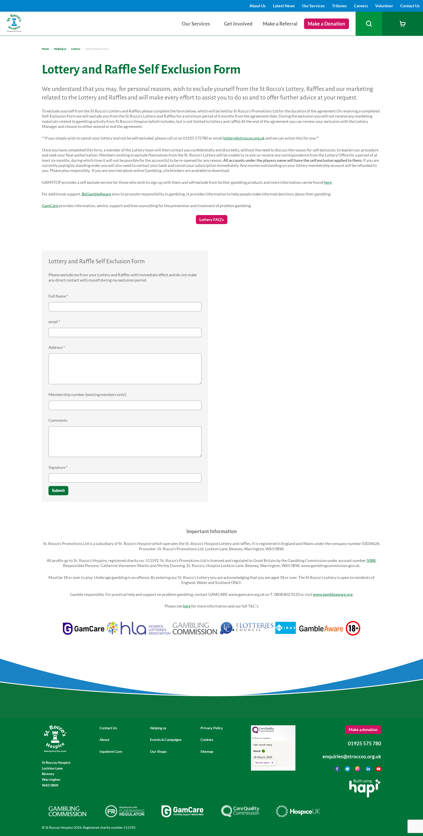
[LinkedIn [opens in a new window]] (368, 770)
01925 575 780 (364, 743)
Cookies (206, 739)
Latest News (284, 5)
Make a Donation (326, 24)
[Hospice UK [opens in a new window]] (298, 815)
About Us (257, 5)
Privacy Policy (211, 728)
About (104, 739)
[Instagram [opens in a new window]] (358, 770)
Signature (57, 467)
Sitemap (206, 751)
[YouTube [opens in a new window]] (378, 770)
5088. (371, 560)
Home (45, 48)
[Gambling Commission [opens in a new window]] (67, 815)
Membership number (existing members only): (87, 394)
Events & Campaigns (166, 739)
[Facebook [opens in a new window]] (337, 770)
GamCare (50, 205)
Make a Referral (280, 24)
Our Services (313, 5)
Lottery (75, 48)
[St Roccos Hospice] (24, 30)
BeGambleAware (96, 194)
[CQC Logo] (263, 732)
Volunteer (384, 5)
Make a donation (363, 729)
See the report (262, 763)
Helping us (60, 48)
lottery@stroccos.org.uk (244, 138)
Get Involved (238, 24)
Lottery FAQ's (211, 219)
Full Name (58, 296)
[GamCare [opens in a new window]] (182, 815)
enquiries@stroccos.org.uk (352, 756)
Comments (57, 420)
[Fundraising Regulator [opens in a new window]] (125, 815)
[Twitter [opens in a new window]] (348, 770)
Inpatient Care (111, 751)
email (54, 321)
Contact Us (410, 5)
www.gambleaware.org (332, 594)
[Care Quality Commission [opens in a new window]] (240, 815)
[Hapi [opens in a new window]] (365, 796)
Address (56, 347)
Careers (361, 5)
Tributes (339, 5)
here (328, 182)
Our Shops (158, 751)
